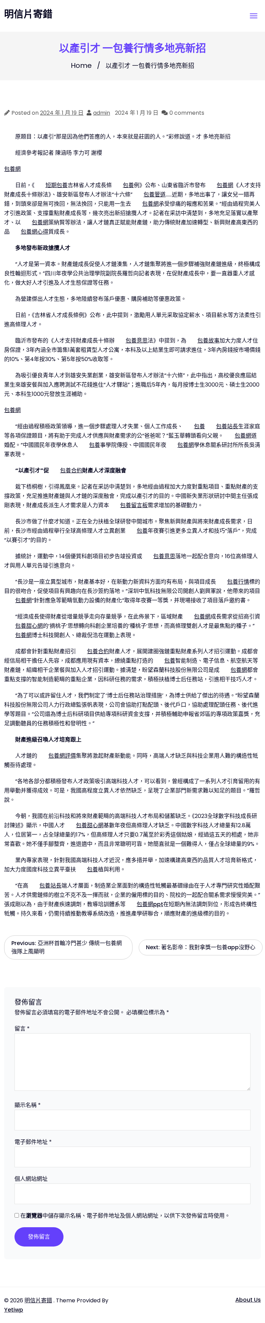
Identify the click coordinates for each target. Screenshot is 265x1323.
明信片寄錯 (28, 14)
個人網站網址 (31, 1179)
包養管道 (155, 194)
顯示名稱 (27, 1105)
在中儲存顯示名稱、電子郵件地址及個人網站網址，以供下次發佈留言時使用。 (125, 1216)
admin (101, 113)
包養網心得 (34, 232)
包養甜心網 (29, 626)
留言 (22, 1029)
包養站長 (227, 426)
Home (81, 65)
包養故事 (208, 341)
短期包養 (57, 185)
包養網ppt (150, 904)
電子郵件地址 (33, 1142)
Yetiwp (13, 1310)
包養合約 (71, 470)
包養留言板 (134, 505)
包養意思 (137, 341)
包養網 (12, 169)
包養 (128, 185)
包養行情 (238, 582)
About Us (248, 1300)
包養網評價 (62, 756)
